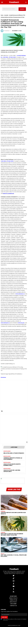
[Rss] (14, 591)
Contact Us (13, 605)
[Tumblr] (14, 588)
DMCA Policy (13, 601)
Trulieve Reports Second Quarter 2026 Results (13, 513)
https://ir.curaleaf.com (8, 193)
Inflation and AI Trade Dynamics (13, 453)
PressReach (7, 30)
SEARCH (22, 9)
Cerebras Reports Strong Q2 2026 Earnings (12, 458)
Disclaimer (3, 377)
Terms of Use (13, 600)
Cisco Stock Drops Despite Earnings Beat (12, 465)
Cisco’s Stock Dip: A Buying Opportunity (11, 471)
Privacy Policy (13, 598)
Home (2, 15)
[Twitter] (14, 575)
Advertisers (13, 596)
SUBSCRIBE (4, 617)
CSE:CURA (5, 57)
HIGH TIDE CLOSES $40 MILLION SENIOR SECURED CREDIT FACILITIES (12, 534)
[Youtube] (14, 586)
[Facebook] (14, 583)
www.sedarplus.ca (20, 293)
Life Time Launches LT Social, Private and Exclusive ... (14, 555)
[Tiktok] (14, 578)
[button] (2, 2)
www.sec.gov (21, 322)
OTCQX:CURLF (12, 57)
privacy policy (5, 620)
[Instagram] (14, 580)
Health (2, 553)
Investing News (6, 451)
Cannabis (6, 15)
